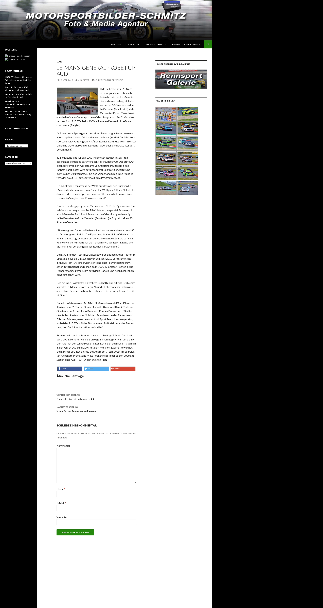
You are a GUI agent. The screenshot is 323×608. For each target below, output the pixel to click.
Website (61, 517)
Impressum (116, 44)
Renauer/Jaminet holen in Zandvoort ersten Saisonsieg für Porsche (18, 114)
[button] (69, 369)
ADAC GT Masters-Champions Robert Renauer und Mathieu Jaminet (18, 80)
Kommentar (63, 445)
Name (61, 488)
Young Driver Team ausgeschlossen (76, 409)
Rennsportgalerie (155, 44)
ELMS (59, 61)
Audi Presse (83, 80)
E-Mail (61, 503)
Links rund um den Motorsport (186, 44)
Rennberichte (132, 44)
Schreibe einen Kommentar (108, 80)
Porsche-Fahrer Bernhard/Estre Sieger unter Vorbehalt (18, 104)
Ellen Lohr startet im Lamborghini (75, 397)
